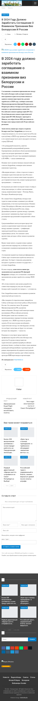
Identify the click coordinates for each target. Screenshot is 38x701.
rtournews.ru (18, 360)
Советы (25, 677)
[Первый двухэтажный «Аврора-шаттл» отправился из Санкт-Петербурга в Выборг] (11, 461)
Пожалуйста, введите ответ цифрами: (13, 535)
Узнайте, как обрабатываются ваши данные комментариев (19, 555)
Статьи (32, 677)
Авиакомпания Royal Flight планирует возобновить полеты (9, 408)
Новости (5, 15)
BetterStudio (24, 697)
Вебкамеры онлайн (19, 683)
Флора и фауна (14, 680)
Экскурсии (25, 680)
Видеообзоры (16, 677)
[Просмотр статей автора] (19, 382)
